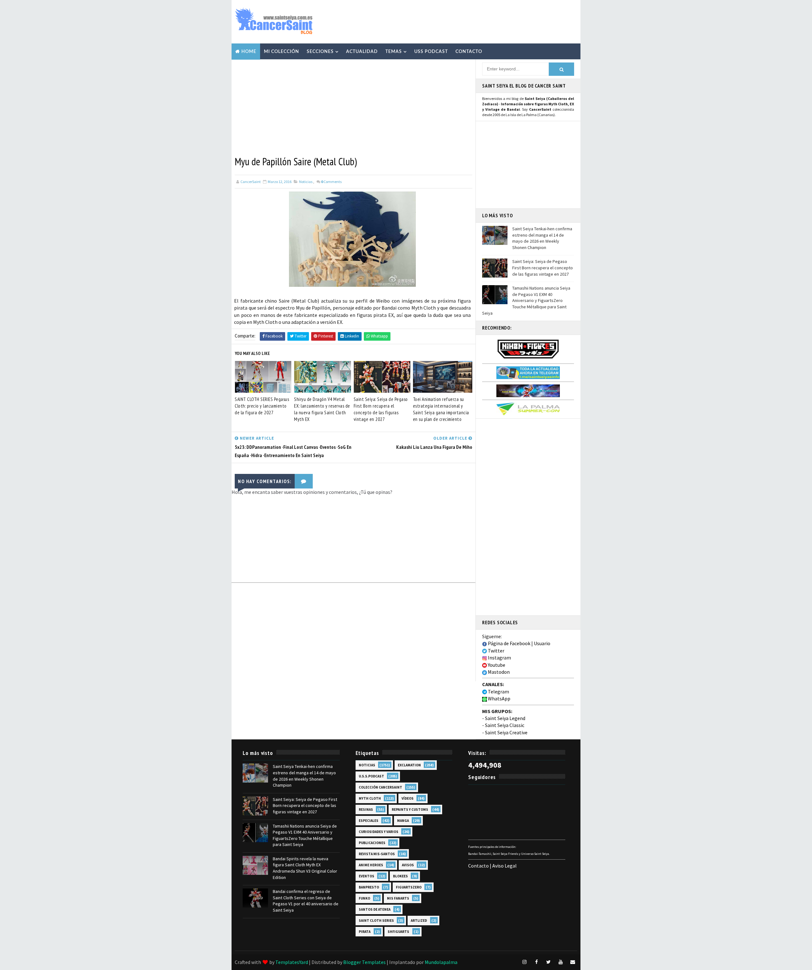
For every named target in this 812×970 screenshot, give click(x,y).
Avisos (408, 865)
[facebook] (536, 962)
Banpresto (369, 887)
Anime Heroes (371, 865)
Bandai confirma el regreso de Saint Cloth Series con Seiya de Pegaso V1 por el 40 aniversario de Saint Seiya (305, 900)
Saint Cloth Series (376, 920)
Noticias (305, 181)
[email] (572, 962)
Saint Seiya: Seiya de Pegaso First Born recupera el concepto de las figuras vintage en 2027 (381, 409)
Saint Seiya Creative (506, 732)
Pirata (364, 931)
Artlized (419, 920)
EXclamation (409, 765)
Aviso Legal (504, 865)
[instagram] (524, 962)
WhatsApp (498, 698)
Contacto (468, 51)
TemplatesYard (291, 962)
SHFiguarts (398, 931)
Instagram (499, 657)
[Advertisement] (461, 21)
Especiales (368, 820)
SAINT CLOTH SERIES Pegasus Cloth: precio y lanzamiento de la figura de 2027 (262, 406)
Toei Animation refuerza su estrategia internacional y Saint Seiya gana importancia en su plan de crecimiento (441, 409)
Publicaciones (372, 843)
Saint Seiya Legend (505, 718)
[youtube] (560, 962)
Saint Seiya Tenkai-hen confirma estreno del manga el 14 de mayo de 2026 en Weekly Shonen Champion (542, 238)
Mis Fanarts (398, 898)
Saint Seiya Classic (504, 725)
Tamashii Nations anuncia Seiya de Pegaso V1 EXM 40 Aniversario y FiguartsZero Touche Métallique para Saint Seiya (526, 300)
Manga (403, 820)
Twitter (495, 650)
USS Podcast (431, 51)
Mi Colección (281, 51)
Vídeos (408, 798)
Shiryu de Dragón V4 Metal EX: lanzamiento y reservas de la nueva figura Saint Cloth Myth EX (322, 409)
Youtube (496, 665)
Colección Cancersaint (380, 787)
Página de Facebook (508, 643)
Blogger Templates (364, 962)
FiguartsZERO (409, 887)
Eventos (366, 876)
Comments (331, 181)
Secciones (320, 51)
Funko (364, 898)
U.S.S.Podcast (371, 776)
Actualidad (362, 51)
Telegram (498, 691)
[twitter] (548, 962)
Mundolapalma (441, 962)
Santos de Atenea (374, 909)
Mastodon (498, 672)
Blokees (400, 876)
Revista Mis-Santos (377, 854)
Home (248, 51)
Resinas (366, 809)
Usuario (542, 643)
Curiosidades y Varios (378, 831)
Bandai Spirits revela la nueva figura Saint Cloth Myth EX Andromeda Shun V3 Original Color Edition (305, 868)
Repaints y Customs (410, 809)
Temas (393, 51)
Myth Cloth (370, 798)
